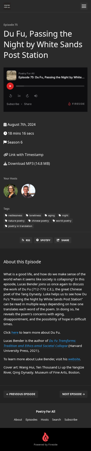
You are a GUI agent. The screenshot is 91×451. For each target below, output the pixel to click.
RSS (28, 240)
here (14, 332)
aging (51, 215)
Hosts (45, 419)
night (64, 215)
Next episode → (73, 394)
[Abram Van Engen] (28, 192)
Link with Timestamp (26, 154)
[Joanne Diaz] (11, 192)
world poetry (63, 220)
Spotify (45, 240)
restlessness (15, 215)
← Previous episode (20, 394)
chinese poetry (40, 220)
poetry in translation (20, 226)
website (74, 359)
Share (65, 240)
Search (56, 419)
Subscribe (70, 419)
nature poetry (16, 220)
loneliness (35, 215)
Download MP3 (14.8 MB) (28, 163)
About (18, 419)
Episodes (31, 419)
